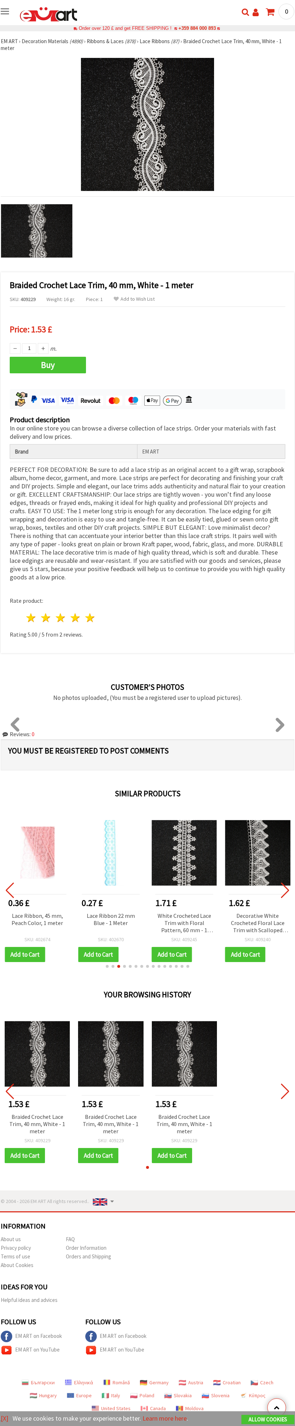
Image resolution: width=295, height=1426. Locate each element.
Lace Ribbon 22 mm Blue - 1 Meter (111, 919)
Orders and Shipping (88, 1256)
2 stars (46, 617)
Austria (195, 1382)
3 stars (61, 617)
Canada (158, 1408)
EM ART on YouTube (37, 1349)
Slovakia (183, 1395)
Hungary (48, 1395)
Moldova (194, 1408)
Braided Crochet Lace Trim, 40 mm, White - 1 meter (37, 1124)
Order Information (86, 1247)
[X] (4, 1418)
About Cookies (17, 1265)
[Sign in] (256, 12)
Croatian (232, 1382)
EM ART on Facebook (38, 1335)
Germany (159, 1382)
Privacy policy (16, 1247)
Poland (147, 1395)
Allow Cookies (268, 1419)
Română (121, 1382)
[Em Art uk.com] (48, 14)
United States (116, 1408)
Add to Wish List (138, 299)
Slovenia (220, 1395)
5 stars (90, 617)
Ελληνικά (83, 1382)
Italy (115, 1395)
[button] (107, 966)
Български (43, 1382)
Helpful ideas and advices (29, 1300)
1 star (31, 617)
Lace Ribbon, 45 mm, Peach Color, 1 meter (37, 919)
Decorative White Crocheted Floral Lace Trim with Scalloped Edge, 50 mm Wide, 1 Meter (258, 923)
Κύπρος (257, 1395)
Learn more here (164, 1418)
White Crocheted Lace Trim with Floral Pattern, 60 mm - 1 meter (184, 923)
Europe (84, 1395)
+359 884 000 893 (197, 28)
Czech (266, 1382)
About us (11, 1239)
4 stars (75, 617)
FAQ (70, 1239)
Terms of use (15, 1256)
